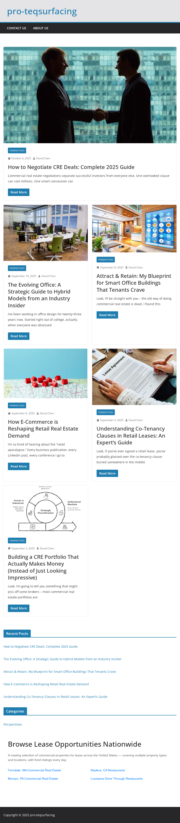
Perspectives (17, 150)
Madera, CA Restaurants (108, 770)
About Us (40, 28)
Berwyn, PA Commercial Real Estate (33, 778)
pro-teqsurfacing (42, 11)
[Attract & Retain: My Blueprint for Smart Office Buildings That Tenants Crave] (134, 228)
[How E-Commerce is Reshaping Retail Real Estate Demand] (46, 373)
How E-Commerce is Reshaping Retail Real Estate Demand (43, 428)
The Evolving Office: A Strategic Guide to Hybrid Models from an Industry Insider (39, 295)
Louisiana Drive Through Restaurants (117, 778)
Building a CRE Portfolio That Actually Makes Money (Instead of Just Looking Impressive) (43, 567)
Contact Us (16, 28)
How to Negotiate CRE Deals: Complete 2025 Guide (71, 166)
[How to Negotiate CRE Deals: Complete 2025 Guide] (90, 95)
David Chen (43, 158)
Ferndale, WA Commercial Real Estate (34, 770)
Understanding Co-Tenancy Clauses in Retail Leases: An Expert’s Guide (131, 435)
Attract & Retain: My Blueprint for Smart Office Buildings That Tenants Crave (134, 282)
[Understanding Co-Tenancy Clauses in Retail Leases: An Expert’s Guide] (134, 377)
